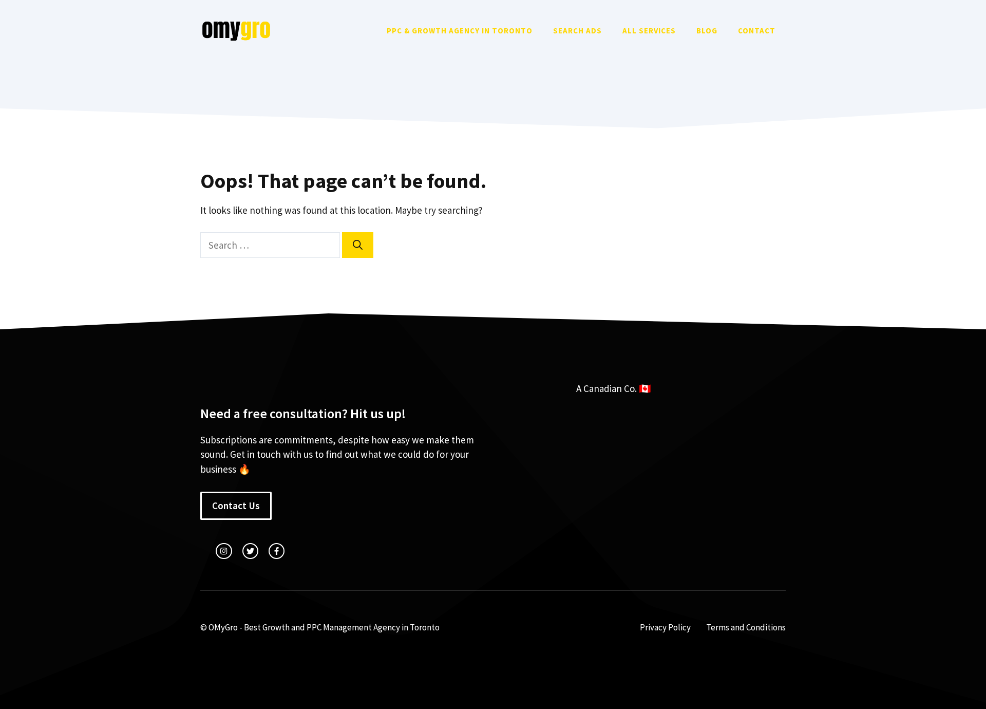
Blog (706, 30)
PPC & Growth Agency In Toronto (460, 30)
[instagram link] (224, 551)
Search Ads (577, 30)
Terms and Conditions (746, 627)
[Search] (357, 245)
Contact (756, 30)
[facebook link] (277, 551)
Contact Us (236, 505)
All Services (649, 30)
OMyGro (223, 627)
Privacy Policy (665, 627)
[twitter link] (250, 551)
